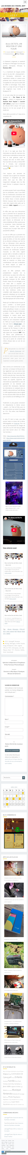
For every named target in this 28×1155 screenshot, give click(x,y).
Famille (11, 1080)
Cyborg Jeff (7, 1077)
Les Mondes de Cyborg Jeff (13, 6)
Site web (7, 734)
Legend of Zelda (15, 1086)
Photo (10, 1097)
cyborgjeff (19, 52)
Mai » (8, 807)
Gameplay (17, 1084)
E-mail (7, 727)
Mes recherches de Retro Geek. (13, 615)
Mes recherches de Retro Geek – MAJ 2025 (13, 590)
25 (7, 804)
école (23, 1104)
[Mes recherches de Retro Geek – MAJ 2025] (14, 583)
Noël (4, 1097)
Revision (17, 650)
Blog (10, 1074)
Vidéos (11, 1104)
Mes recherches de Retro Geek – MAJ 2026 (13, 564)
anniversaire (13, 1071)
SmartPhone (6, 1102)
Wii (16, 1104)
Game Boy (11, 1084)
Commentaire (9, 696)
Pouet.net (16, 423)
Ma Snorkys (9, 1090)
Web (14, 1104)
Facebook (5, 1081)
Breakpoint (10, 646)
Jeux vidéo (7, 1086)
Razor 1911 (11, 650)
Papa (7, 1097)
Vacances (6, 1104)
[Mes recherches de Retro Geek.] (14, 609)
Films (16, 1081)
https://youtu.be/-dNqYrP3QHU (15, 436)
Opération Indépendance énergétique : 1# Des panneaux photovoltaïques (14, 663)
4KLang (9, 629)
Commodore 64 (17, 1074)
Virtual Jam (17, 324)
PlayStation (16, 1097)
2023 (6, 641)
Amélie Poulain (20, 643)
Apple (22, 1071)
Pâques (19, 631)
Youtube (19, 1104)
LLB (20, 648)
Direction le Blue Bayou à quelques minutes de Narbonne (14, 672)
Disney (13, 1077)
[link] (15, 351)
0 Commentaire (8, 54)
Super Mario (15, 1102)
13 (13, 799)
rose (19, 1099)
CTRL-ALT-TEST (7, 648)
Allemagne (15, 629)
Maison (5, 1090)
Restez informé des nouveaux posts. (14, 745)
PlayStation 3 (6, 1099)
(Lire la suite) (8, 573)
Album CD (5, 1071)
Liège (21, 1086)
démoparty (15, 648)
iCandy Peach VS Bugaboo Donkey (12, 1057)
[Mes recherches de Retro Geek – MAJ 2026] (14, 557)
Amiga (4, 646)
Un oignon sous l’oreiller (11, 990)
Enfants (18, 1077)
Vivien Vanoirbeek (8, 652)
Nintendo (7, 1093)
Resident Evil (15, 1099)
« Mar (4, 807)
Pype (11, 1099)
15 (20, 799)
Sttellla (8, 633)
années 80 (18, 1071)
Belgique (6, 1074)
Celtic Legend (10, 631)
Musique (17, 641)
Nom (7, 719)
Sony (10, 1102)
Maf (15, 631)
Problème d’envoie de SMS (11, 939)
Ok (2, 1151)
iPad (21, 1084)
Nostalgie (22, 1094)
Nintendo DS (16, 1094)
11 (7, 799)
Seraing (21, 1099)
